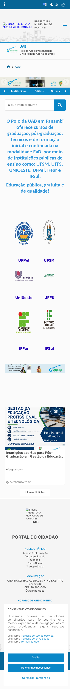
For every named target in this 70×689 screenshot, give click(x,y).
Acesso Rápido (35, 548)
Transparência (35, 566)
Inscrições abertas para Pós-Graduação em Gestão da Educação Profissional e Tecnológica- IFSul (34, 454)
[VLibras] (56, 4)
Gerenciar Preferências (36, 678)
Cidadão (35, 559)
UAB (18, 66)
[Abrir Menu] (64, 25)
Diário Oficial (35, 563)
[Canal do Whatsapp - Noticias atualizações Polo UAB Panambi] (35, 365)
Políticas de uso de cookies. (37, 635)
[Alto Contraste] (51, 4)
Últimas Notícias (35, 492)
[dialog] (36, 645)
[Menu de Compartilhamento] (62, 410)
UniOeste (23, 297)
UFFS (49, 297)
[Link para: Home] (8, 66)
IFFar (24, 348)
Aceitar (36, 657)
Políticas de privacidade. (35, 638)
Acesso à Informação (35, 553)
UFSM (49, 260)
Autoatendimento (35, 556)
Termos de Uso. (30, 641)
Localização (35, 576)
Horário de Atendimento (35, 600)
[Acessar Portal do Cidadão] (17, 25)
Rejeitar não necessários (36, 667)
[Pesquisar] (60, 105)
